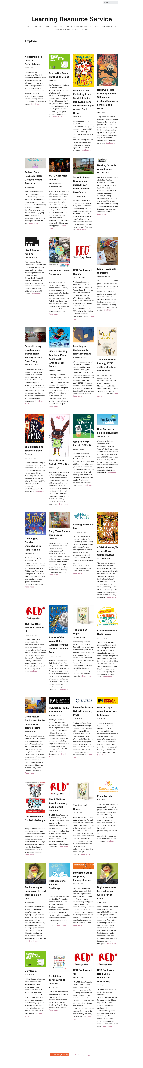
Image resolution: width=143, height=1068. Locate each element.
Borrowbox (31, 970)
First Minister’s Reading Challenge (57, 884)
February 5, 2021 (31, 635)
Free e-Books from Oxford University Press (83, 711)
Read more (35, 104)
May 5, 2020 (101, 800)
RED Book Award (79, 8)
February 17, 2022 (55, 187)
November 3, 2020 (55, 715)
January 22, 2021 (79, 637)
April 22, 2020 (30, 902)
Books (105, 8)
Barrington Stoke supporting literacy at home (82, 876)
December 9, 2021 (79, 277)
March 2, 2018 (78, 977)
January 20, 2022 (55, 278)
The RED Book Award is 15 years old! (34, 627)
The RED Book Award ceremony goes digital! (58, 803)
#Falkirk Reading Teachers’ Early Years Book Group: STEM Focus (58, 359)
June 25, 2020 (101, 719)
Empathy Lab (104, 796)
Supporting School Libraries (59, 8)
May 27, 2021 (53, 539)
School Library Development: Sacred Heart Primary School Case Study (33, 353)
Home (26, 8)
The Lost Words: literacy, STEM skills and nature (106, 363)
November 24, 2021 (104, 276)
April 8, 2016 (101, 985)
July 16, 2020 (77, 718)
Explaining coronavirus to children (57, 979)
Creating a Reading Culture (93, 8)
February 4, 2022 (103, 173)
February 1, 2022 (31, 257)
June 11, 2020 (29, 824)
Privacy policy (89, 1055)
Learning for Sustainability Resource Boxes (82, 349)
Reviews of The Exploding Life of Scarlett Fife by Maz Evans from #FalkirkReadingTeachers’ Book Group (83, 101)
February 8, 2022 (79, 196)
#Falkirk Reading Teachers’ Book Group (34, 450)
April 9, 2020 (101, 902)
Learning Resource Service (71, 18)
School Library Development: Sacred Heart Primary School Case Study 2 (81, 185)
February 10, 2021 (103, 559)
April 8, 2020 (29, 974)
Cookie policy (79, 1055)
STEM (70, 8)
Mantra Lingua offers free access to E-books (107, 711)
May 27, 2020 (53, 810)
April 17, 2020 (54, 892)
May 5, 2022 (29, 68)
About (38, 8)
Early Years (45, 8)
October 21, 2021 (55, 468)
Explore (32, 8)
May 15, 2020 (77, 813)
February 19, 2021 (79, 532)
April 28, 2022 (30, 187)
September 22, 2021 (31, 553)
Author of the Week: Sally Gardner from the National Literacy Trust (58, 645)
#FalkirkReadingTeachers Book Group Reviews (107, 551)
